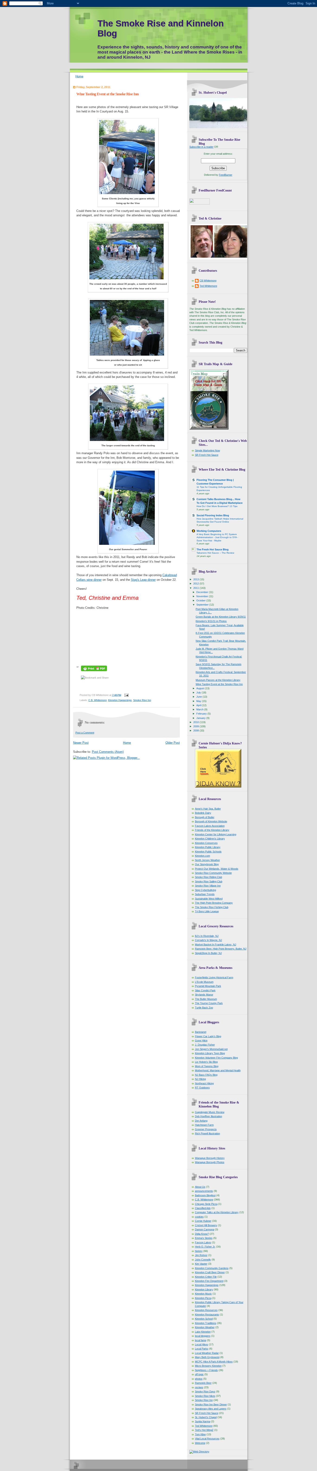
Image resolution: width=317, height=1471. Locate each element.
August (200, 688)
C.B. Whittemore (97, 700)
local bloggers (202, 1335)
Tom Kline (200, 1434)
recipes (199, 1387)
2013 (196, 579)
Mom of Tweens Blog (206, 1066)
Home (79, 76)
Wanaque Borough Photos (209, 1162)
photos (199, 1378)
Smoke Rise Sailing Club (208, 881)
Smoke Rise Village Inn (208, 885)
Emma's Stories (204, 1238)
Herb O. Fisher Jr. (205, 1246)
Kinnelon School (204, 1318)
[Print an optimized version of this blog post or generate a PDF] (94, 671)
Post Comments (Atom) (108, 751)
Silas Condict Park (205, 990)
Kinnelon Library (204, 1289)
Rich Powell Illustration (207, 1133)
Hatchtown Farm (204, 1124)
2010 (196, 722)
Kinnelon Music (203, 1293)
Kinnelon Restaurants (207, 1314)
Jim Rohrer (201, 1255)
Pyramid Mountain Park (208, 986)
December (202, 592)
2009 (196, 726)
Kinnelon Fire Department (209, 1281)
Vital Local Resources (207, 1438)
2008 (196, 730)
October (201, 600)
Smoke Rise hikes (205, 1395)
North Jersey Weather (207, 860)
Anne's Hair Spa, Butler (208, 808)
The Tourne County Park (209, 1003)
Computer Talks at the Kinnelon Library (217, 1212)
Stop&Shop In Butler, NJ (208, 953)
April (199, 705)
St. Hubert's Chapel (206, 1417)
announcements (204, 1191)
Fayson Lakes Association (210, 825)
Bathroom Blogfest (205, 1195)
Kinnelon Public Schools (208, 851)
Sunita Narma (202, 1421)
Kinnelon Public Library (207, 847)
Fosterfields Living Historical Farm (214, 977)
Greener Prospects (206, 1129)
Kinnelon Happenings (120, 700)
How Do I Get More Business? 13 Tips (217, 506)
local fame (200, 1340)
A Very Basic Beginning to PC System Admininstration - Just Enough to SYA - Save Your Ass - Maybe (217, 537)
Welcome (200, 1443)
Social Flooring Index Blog (213, 515)
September (202, 604)
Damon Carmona (204, 1229)
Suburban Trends (205, 894)
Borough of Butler (204, 817)
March (200, 709)
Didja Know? (202, 1233)
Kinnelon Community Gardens (212, 1268)
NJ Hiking (200, 1079)
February (201, 713)
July (199, 692)
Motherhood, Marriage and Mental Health (218, 1070)
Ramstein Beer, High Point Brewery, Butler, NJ (220, 948)
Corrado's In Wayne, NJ (208, 940)
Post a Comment (84, 732)
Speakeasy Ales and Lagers (210, 1408)
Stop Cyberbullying (205, 890)
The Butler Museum (206, 999)
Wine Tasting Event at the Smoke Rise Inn (107, 94)
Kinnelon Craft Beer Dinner (210, 1272)
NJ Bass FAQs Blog (206, 1074)
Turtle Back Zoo (204, 1007)
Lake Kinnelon (203, 1331)
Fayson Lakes (203, 1242)
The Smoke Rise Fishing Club (211, 907)
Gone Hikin (201, 1040)
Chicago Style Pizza (206, 1204)
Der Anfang (201, 1120)
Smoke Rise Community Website (213, 872)
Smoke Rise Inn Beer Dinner (211, 1404)
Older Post (172, 742)
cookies (199, 1216)
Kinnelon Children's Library (210, 838)
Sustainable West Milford (209, 898)
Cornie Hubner (203, 1220)
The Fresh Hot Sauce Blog (213, 549)
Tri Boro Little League (207, 911)
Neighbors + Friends (206, 1370)
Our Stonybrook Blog (207, 864)
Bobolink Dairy (203, 812)
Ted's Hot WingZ (204, 1430)
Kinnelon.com (202, 855)
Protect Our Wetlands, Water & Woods (216, 868)
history (199, 1251)
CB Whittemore (208, 280)
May (199, 701)
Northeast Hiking (204, 1083)
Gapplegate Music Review (209, 1112)
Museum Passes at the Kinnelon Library (218, 680)
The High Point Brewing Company (214, 902)
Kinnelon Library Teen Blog (210, 1053)
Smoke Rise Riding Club (208, 877)
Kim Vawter (201, 1263)
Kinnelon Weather (205, 1327)
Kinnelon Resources (206, 1310)
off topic (199, 1374)
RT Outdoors (202, 1087)
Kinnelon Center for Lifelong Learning (215, 834)
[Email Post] (126, 694)
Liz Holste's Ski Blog (206, 1061)
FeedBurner (225, 174)
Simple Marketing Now (207, 450)
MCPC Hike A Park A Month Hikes (214, 1361)
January (201, 718)
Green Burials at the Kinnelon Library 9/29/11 (221, 616)
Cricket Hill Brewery (206, 1225)
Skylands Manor (204, 994)
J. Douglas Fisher (205, 1044)
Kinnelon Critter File (206, 1276)
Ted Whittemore (208, 285)
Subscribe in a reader (201, 146)
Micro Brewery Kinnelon (208, 1365)
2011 (196, 588)
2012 (196, 583)
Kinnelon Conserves (206, 843)
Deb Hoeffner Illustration (208, 1116)
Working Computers (209, 531)
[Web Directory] (199, 1451)
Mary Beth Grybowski (207, 1357)
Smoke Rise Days (205, 1391)
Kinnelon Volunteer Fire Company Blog (216, 1057)
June (199, 696)
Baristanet (200, 1032)
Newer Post (81, 742)
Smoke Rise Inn (142, 700)
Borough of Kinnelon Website (211, 821)
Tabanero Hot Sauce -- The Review (215, 553)
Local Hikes (201, 1344)
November (202, 596)
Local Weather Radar (207, 1353)
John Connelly (203, 1259)
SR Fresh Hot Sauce (206, 454)
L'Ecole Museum (204, 981)
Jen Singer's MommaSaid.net (211, 1049)
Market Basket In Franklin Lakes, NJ (215, 944)
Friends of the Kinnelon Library (212, 830)
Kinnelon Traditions (205, 1323)
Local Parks (201, 1348)
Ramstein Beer (203, 1383)
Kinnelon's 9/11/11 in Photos (211, 621)
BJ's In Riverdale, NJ (207, 936)
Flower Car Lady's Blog (208, 1036)
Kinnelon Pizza (203, 1298)
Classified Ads (203, 1208)
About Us (200, 1186)
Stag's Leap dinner (143, 579)
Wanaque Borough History (210, 1158)
